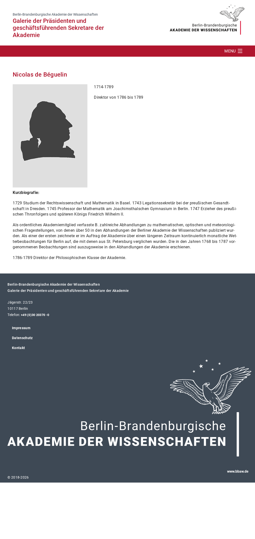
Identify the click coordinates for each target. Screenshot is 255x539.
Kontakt (18, 348)
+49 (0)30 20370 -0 (35, 315)
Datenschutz (22, 338)
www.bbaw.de (238, 471)
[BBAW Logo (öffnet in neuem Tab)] (207, 17)
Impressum (21, 328)
